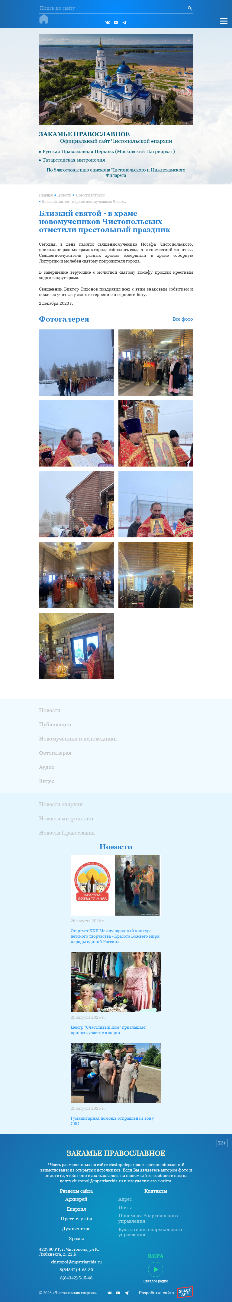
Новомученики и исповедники (78, 738)
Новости (64, 195)
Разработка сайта (156, 1292)
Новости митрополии (66, 818)
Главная (46, 195)
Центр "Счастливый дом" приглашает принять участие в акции (108, 1030)
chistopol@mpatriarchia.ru (76, 1262)
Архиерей (76, 1199)
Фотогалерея (55, 753)
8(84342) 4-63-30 (76, 1270)
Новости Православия (67, 832)
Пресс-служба (76, 1219)
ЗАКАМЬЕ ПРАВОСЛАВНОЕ (84, 134)
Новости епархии (90, 195)
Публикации (55, 724)
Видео (47, 781)
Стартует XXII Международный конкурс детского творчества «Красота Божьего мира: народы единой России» (115, 936)
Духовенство (76, 1228)
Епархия (76, 1209)
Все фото (183, 319)
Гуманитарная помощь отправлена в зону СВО (112, 1121)
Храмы (76, 1238)
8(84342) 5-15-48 (76, 1278)
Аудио (47, 767)
